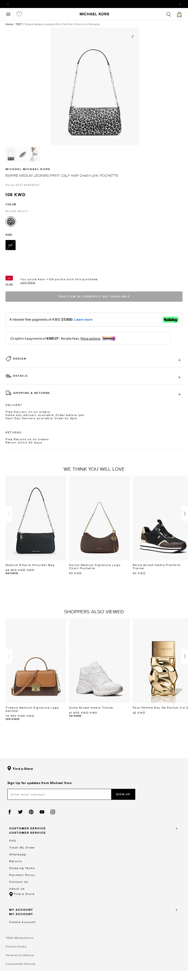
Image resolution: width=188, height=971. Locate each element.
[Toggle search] (168, 14)
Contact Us (18, 881)
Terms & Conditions (20, 955)
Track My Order (22, 847)
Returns (15, 861)
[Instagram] (52, 812)
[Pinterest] (31, 812)
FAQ (12, 840)
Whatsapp (17, 854)
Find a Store (23, 768)
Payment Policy (22, 875)
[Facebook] (9, 812)
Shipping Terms (22, 868)
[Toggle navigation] (8, 13)
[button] (9, 513)
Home (9, 24)
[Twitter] (20, 812)
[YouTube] (42, 812)
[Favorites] (19, 14)
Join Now (28, 282)
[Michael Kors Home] (94, 14)
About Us (17, 888)
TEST (19, 24)
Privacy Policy (16, 946)
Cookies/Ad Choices (20, 964)
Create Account (22, 922)
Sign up (123, 794)
